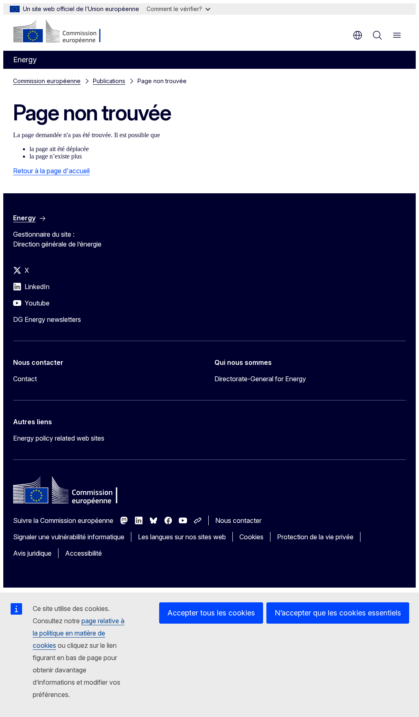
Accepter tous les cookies (211, 612)
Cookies (251, 537)
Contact (25, 379)
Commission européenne (47, 80)
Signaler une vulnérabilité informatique (68, 537)
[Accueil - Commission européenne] (63, 32)
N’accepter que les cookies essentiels (338, 612)
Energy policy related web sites (58, 438)
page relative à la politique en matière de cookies (78, 633)
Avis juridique (32, 553)
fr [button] (358, 35)
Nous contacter (238, 520)
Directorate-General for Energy (260, 379)
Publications (109, 80)
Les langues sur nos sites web (182, 537)
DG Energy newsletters (47, 319)
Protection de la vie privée (315, 537)
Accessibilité (83, 553)
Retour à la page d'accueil (51, 171)
